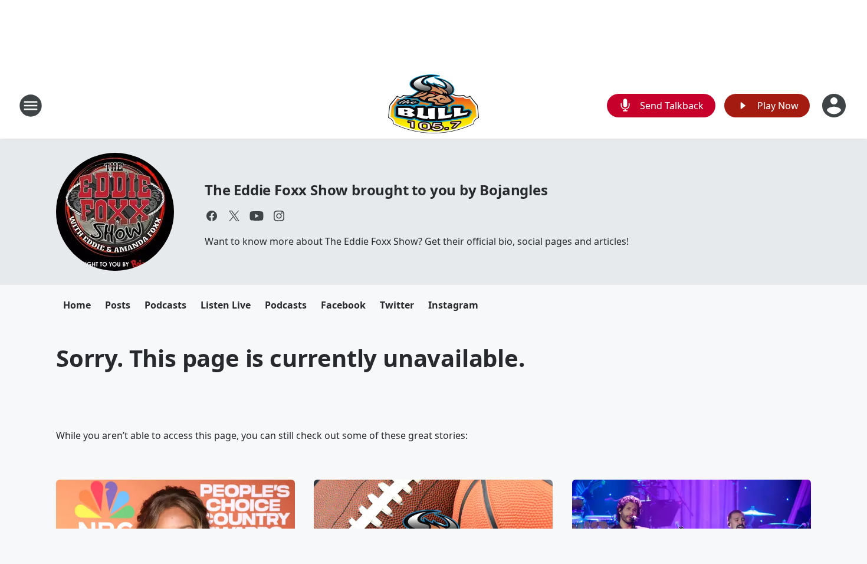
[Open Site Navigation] (30, 105)
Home (77, 305)
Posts (117, 305)
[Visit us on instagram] (279, 216)
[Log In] (835, 105)
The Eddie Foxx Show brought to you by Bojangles (376, 189)
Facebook (343, 305)
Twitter (397, 305)
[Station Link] (433, 105)
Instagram (453, 305)
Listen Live (226, 305)
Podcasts (165, 305)
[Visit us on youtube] (256, 216)
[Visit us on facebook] (212, 216)
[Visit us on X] (234, 216)
